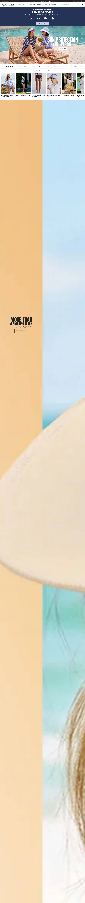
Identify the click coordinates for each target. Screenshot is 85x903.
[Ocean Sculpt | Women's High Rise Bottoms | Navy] (39, 83)
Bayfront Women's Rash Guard (23, 95)
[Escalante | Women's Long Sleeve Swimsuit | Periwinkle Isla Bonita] (8, 83)
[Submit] (60, 4)
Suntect (18, 1)
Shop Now (63, 48)
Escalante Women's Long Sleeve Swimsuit (7, 96)
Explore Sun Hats (21, 331)
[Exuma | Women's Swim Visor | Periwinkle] (54, 83)
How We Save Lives (74, 1)
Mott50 (22, 1)
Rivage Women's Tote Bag (68, 95)
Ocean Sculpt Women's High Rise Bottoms (38, 96)
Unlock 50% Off (43, 23)
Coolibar (12, 1)
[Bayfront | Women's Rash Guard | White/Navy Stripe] (23, 83)
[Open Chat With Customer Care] (82, 1)
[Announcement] (44, 1)
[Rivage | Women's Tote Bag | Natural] (69, 83)
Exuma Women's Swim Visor (53, 95)
